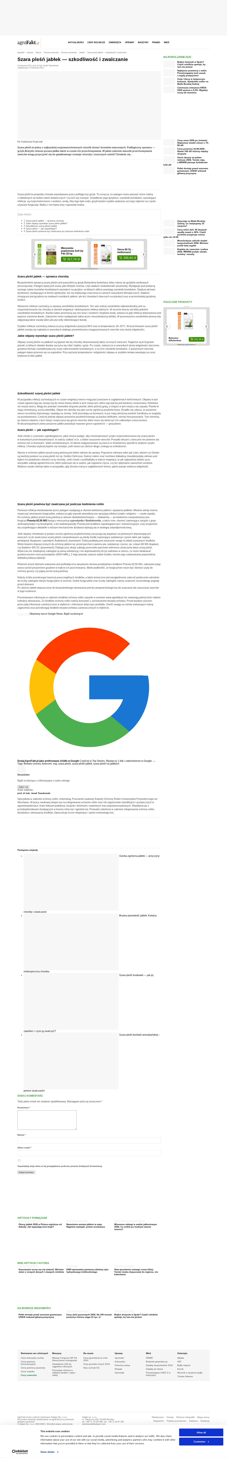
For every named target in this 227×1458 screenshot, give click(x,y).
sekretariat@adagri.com (94, 1424)
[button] (206, 42)
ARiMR (149, 1358)
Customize (199, 1441)
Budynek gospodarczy (157, 1361)
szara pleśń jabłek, (82, 763)
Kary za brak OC (91, 1367)
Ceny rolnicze (96, 42)
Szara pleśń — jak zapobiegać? (41, 228)
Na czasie (88, 1353)
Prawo (156, 42)
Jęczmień (119, 1358)
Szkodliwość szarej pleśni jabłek (41, 226)
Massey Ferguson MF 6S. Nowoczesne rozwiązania (65, 1359)
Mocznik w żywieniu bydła (189, 1372)
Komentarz (23, 1107)
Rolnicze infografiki (185, 1417)
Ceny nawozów (29, 1375)
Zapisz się (23, 787)
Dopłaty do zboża (154, 1369)
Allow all (201, 1432)
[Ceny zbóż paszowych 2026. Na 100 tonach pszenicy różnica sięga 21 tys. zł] (77, 1311)
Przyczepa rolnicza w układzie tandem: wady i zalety (64, 1372)
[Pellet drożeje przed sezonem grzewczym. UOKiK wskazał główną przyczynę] (26, 1311)
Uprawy (129, 42)
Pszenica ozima (122, 1365)
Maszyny (143, 42)
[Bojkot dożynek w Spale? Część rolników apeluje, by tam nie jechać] (124, 1311)
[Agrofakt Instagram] (191, 42)
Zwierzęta (115, 42)
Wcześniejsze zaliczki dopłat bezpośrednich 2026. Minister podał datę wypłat (192, 243)
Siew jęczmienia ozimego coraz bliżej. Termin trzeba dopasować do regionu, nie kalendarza (136, 1272)
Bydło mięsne (183, 1365)
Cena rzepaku (28, 1371)
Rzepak (118, 1369)
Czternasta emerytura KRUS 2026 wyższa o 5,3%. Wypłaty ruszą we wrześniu (192, 90)
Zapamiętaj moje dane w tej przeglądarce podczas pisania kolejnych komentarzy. (60, 1166)
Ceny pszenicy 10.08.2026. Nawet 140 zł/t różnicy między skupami (192, 151)
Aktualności (76, 42)
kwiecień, (47, 763)
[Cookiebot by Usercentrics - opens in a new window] (20, 1452)
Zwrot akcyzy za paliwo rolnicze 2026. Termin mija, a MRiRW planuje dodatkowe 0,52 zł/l (185, 161)
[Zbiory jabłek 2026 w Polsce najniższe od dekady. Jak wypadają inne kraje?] (30, 1220)
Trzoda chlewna (185, 1376)
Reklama (193, 1421)
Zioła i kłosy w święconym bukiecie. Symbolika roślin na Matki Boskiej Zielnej (192, 81)
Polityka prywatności (176, 1421)
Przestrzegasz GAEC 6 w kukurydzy (158, 1373)
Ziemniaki (119, 1372)
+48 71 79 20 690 (94, 1422)
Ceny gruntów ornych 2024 (96, 1364)
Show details (47, 1452)
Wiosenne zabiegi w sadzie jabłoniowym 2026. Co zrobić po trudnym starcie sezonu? (135, 1226)
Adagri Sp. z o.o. (59, 1417)
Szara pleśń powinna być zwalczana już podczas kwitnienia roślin (57, 231)
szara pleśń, (65, 763)
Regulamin (158, 1421)
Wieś (166, 42)
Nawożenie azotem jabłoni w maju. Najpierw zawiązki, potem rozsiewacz (85, 1225)
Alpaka (180, 1358)
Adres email (24, 1148)
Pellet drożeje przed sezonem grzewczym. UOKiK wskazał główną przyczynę (40, 1315)
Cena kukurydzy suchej (32, 1358)
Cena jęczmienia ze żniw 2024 (95, 1359)
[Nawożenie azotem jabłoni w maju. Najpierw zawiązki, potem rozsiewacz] (77, 1220)
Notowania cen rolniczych (34, 1353)
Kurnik (180, 1369)
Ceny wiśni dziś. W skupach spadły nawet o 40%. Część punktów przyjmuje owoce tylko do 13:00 (185, 233)
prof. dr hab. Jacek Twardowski (45, 66)
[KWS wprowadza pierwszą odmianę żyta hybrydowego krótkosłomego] (72, 1265)
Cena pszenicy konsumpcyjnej (28, 1362)
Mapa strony (203, 1417)
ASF (179, 1361)
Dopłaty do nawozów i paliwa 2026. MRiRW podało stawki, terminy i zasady (192, 251)
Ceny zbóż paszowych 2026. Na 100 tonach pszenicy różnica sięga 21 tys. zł (89, 1315)
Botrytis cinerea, (33, 763)
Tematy (170, 1417)
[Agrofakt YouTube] (199, 42)
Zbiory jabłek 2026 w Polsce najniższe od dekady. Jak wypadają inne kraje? (40, 1225)
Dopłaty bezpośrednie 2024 (159, 1365)
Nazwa (21, 1135)
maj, (55, 763)
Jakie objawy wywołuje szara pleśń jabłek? (46, 223)
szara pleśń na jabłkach (106, 763)
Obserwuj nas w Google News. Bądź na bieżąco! (56, 613)
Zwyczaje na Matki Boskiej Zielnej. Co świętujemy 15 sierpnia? (191, 223)
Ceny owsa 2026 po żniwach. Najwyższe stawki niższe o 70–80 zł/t (193, 142)
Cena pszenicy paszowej (33, 1367)
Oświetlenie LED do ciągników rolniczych (62, 1365)
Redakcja (205, 1421)
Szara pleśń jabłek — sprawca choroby (45, 221)
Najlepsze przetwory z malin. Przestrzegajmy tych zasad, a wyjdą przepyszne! (192, 73)
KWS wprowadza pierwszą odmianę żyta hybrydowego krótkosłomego (87, 1270)
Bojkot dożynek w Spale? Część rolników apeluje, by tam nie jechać (136, 1315)
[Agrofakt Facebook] (184, 42)
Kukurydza (120, 1361)
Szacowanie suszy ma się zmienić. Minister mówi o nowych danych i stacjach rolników (41, 1270)
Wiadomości (158, 1417)
